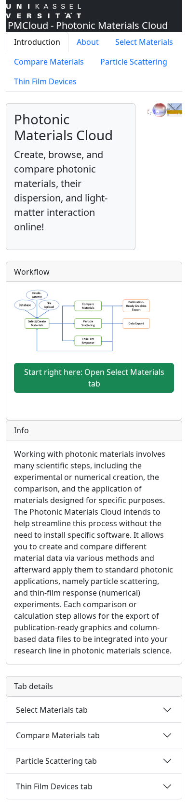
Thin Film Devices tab (54, 786)
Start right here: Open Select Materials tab (94, 378)
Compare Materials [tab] (49, 61)
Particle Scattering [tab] (133, 61)
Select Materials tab (52, 710)
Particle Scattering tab (56, 761)
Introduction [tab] (37, 42)
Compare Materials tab (58, 735)
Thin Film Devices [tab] (45, 81)
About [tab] (88, 42)
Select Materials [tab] (144, 42)
